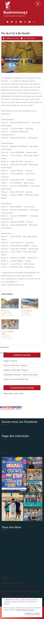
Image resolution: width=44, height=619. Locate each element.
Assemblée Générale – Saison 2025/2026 (20, 375)
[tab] (38, 3)
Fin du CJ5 (5, 311)
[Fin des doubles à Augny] (10, 324)
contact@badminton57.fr (12, 583)
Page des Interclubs (15, 436)
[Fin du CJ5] (10, 303)
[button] (14, 474)
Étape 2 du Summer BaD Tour (15, 379)
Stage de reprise (10, 361)
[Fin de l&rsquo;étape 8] (29, 303)
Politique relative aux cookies (25, 610)
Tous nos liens (11, 527)
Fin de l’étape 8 (26, 311)
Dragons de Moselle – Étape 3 (15, 370)
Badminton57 (15, 12)
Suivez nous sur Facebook (19, 421)
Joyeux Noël (18, 393)
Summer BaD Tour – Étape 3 (15, 365)
